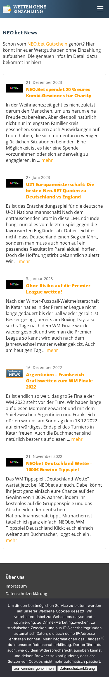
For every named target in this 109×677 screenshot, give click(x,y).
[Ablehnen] (102, 638)
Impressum (16, 586)
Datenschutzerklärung (26, 593)
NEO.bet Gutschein (47, 44)
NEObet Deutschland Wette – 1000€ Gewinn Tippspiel (59, 466)
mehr (47, 160)
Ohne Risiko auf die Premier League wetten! (58, 289)
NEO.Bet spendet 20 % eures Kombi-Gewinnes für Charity (58, 92)
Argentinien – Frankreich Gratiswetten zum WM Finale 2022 (59, 380)
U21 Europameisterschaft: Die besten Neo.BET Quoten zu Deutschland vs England (60, 190)
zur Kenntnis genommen (34, 668)
